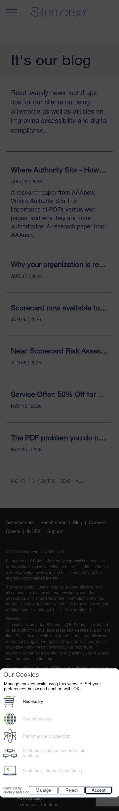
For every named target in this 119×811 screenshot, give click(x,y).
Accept (98, 790)
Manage (43, 790)
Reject (71, 790)
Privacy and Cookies (19, 790)
